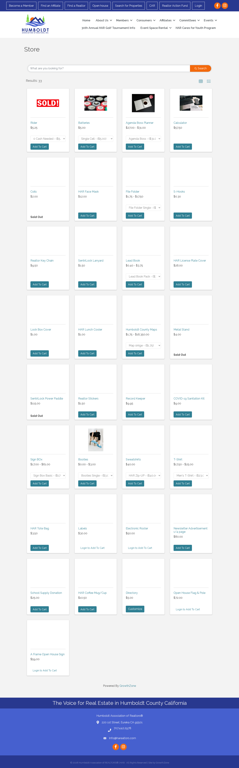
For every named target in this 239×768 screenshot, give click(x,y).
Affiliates (165, 20)
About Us (102, 20)
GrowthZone (128, 685)
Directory (132, 593)
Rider (33, 122)
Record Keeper (135, 398)
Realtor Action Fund (175, 5)
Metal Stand (181, 329)
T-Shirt (178, 459)
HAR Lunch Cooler (90, 329)
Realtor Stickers (88, 398)
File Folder (132, 191)
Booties (83, 459)
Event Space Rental (154, 28)
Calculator (180, 122)
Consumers (144, 20)
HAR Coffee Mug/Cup (92, 593)
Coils (33, 191)
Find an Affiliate (50, 5)
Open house (100, 5)
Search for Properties (128, 5)
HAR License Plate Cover (190, 260)
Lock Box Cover (40, 329)
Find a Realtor (76, 5)
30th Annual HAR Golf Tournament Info (108, 28)
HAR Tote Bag (39, 528)
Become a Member (21, 5)
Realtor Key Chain (42, 260)
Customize (135, 609)
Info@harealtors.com (122, 738)
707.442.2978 (122, 728)
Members (122, 20)
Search (202, 68)
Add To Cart (40, 146)
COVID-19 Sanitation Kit (189, 398)
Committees (187, 20)
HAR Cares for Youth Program (196, 28)
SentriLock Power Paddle (46, 398)
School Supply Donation (46, 593)
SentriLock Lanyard (90, 260)
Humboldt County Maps (141, 329)
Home (86, 20)
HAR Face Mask (88, 191)
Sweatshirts (133, 459)
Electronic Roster (137, 528)
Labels (82, 528)
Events (208, 20)
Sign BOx (36, 459)
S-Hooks (179, 191)
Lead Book (133, 260)
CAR (152, 5)
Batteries (84, 122)
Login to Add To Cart (92, 547)
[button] (200, 81)
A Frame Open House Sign (47, 654)
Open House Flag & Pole (189, 593)
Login (198, 5)
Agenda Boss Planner (139, 122)
